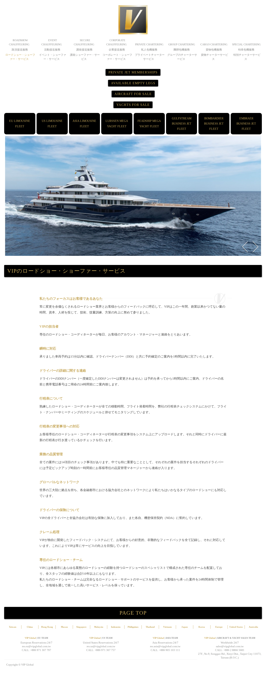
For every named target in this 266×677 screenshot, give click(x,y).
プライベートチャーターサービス (150, 57)
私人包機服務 (149, 49)
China (30, 627)
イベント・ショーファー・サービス (52, 57)
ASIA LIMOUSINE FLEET (84, 123)
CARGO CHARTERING (213, 44)
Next (255, 247)
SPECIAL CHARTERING (246, 44)
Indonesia (116, 627)
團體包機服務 (182, 49)
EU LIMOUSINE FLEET (19, 123)
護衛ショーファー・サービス (85, 57)
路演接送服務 (20, 49)
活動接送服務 (52, 49)
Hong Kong (47, 627)
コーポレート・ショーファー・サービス (117, 57)
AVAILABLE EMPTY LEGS (133, 83)
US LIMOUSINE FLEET (52, 123)
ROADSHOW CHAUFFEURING (19, 42)
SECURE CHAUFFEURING (84, 42)
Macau (64, 627)
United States (236, 627)
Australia (253, 627)
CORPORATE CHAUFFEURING (116, 42)
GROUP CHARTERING (181, 44)
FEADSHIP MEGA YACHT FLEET (149, 123)
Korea (201, 627)
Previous (245, 247)
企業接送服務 (117, 49)
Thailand (150, 627)
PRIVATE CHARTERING (149, 44)
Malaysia (98, 627)
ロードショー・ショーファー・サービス (20, 57)
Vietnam (167, 627)
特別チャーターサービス (246, 57)
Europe (219, 627)
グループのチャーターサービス (182, 57)
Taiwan (12, 627)
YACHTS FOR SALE (133, 104)
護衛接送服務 (84, 49)
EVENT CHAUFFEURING (51, 42)
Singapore (81, 627)
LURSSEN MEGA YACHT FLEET (117, 123)
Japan (184, 627)
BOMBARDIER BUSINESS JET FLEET (214, 123)
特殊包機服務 (246, 49)
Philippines (133, 627)
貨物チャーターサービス (214, 57)
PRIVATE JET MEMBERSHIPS (133, 72)
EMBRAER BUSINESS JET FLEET (246, 123)
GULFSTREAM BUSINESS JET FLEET (181, 123)
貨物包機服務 (214, 49)
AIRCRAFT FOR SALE (133, 94)
